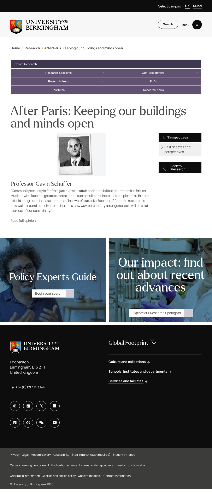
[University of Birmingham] (39, 25)
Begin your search (49, 293)
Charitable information (25, 476)
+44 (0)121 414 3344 (30, 387)
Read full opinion (23, 220)
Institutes (59, 90)
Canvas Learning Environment (29, 465)
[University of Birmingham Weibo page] (28, 423)
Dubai (197, 6)
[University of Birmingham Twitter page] (41, 406)
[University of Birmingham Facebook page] (55, 406)
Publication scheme (64, 465)
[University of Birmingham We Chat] (41, 423)
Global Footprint (128, 343)
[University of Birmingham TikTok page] (15, 423)
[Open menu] (197, 25)
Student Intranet (123, 455)
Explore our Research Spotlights (156, 313)
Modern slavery (41, 455)
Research (32, 48)
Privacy (14, 455)
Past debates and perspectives (177, 149)
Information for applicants (96, 465)
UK (187, 6)
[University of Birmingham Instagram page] (15, 406)
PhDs (153, 81)
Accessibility (61, 455)
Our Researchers (153, 72)
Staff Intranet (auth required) (90, 455)
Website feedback (89, 476)
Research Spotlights (58, 72)
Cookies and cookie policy (59, 476)
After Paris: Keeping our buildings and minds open (83, 48)
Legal (25, 455)
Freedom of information (131, 465)
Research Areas (58, 81)
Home (15, 48)
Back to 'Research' (178, 167)
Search (168, 24)
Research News (153, 90)
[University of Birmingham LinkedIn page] (28, 406)
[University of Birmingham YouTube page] (55, 423)
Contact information (117, 476)
